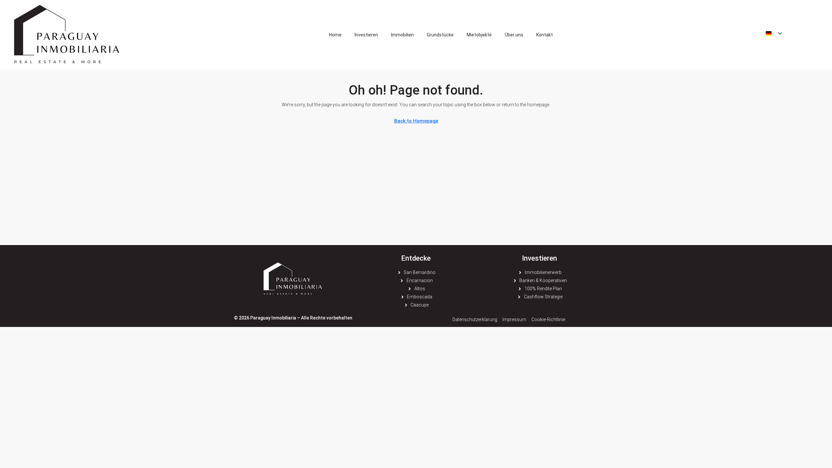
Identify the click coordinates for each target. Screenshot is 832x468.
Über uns (514, 34)
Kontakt (544, 34)
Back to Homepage (416, 121)
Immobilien (402, 34)
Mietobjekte (479, 34)
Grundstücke (440, 34)
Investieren (366, 34)
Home (335, 34)
